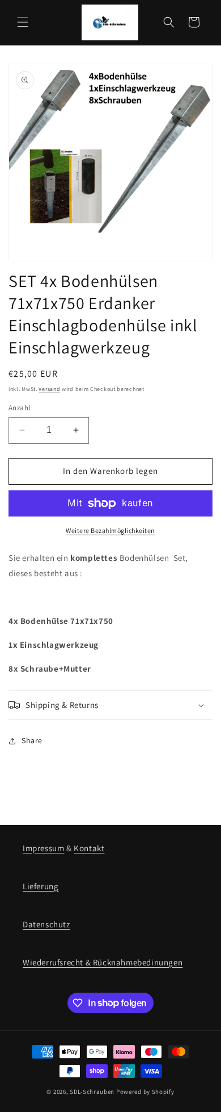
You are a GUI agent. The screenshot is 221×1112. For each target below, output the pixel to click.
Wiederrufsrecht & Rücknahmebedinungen (102, 962)
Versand (49, 389)
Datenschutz (46, 924)
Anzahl (19, 408)
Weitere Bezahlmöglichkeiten (110, 530)
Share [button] (32, 740)
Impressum (43, 848)
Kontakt (89, 848)
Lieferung (40, 886)
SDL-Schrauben (92, 1092)
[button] (22, 22)
